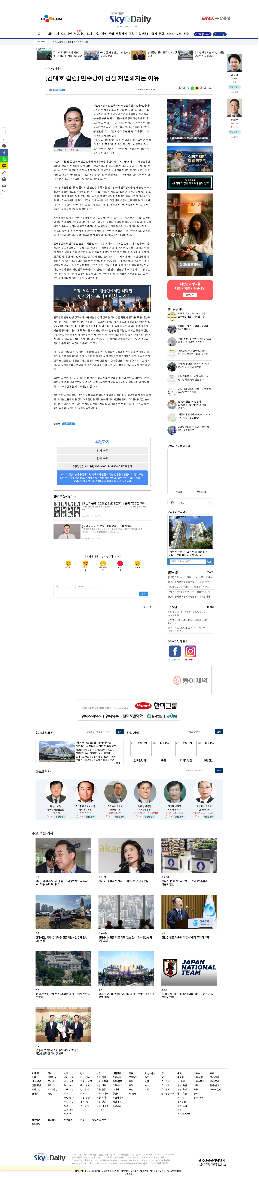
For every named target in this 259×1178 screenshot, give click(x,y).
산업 (111, 33)
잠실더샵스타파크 (174, 813)
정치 (89, 33)
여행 (179, 1090)
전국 (82, 1120)
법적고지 (144, 1171)
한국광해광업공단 (55, 810)
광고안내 (115, 1171)
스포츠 (170, 33)
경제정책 (84, 1090)
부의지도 (79, 33)
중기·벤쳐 (85, 1085)
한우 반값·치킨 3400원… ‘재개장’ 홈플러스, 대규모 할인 (186, 883)
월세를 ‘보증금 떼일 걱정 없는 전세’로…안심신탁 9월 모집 (125, 939)
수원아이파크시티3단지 (204, 813)
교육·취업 (69, 1090)
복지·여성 (69, 1085)
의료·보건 (69, 1102)
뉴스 (47, 68)
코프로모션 (202, 492)
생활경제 (121, 33)
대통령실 (52, 1077)
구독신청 (179, 492)
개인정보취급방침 (157, 1171)
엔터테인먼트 (183, 1114)
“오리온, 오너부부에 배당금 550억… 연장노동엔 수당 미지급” (191, 587)
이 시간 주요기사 (42, 49)
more (210, 572)
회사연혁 (96, 1171)
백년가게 (117, 1102)
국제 (154, 33)
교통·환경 (69, 1110)
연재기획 (56, 68)
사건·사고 (69, 1077)
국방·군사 (69, 1098)
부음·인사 (69, 1114)
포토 (179, 33)
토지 (147, 1085)
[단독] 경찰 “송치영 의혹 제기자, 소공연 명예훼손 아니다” (191, 577)
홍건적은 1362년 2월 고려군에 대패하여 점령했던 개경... (186, 629)
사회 (96, 33)
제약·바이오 (102, 1094)
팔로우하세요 (190, 659)
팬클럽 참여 (60, 817)
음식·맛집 (182, 1106)
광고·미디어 (102, 1106)
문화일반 (181, 1077)
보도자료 (68, 1120)
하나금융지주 (174, 810)
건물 (147, 1081)
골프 (196, 1094)
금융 (131, 33)
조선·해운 (101, 1085)
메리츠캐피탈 (85, 810)
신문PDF (36, 1120)
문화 (161, 33)
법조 (66, 1106)
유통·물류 (101, 1090)
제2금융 (132, 1094)
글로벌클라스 (167, 1094)
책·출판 (181, 1081)
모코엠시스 (115, 810)
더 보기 (117, 763)
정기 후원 (102, 450)
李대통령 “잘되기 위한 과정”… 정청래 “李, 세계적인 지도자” (191, 592)
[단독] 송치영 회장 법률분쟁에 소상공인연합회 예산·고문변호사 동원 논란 (191, 582)
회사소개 (79, 1171)
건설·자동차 (102, 1081)
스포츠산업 (199, 1077)
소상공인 (117, 1106)
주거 (66, 1094)
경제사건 (84, 1102)
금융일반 (133, 1077)
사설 (34, 1077)
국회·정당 (52, 1081)
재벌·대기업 (86, 1081)
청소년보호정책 (174, 1171)
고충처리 (128, 1174)
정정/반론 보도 (99, 1120)
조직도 (87, 1171)
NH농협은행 (145, 810)
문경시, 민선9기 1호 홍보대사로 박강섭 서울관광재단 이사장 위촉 (57, 1052)
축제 (185, 1090)
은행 (131, 1081)
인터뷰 (35, 1094)
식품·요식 (101, 1098)
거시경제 (84, 1106)
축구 (196, 1090)
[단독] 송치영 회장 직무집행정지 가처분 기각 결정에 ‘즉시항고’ (191, 597)
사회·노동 (69, 1081)
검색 (119, 732)
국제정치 (165, 1090)
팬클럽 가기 (190, 295)
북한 (50, 1094)
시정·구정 (85, 1098)
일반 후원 (102, 458)
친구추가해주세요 (175, 659)
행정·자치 (52, 1085)
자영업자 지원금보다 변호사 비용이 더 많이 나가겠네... (188, 621)
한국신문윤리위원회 (211, 1160)
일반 (147, 1077)
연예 (217, 1085)
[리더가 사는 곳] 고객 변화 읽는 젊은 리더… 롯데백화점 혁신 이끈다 (188, 553)
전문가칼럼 (37, 1085)
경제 (104, 33)
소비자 (83, 1094)
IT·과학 (100, 1110)
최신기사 (53, 33)
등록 (143, 594)
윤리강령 (106, 1171)
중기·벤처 (117, 1077)
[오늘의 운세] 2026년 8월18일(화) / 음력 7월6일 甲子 (113, 503)
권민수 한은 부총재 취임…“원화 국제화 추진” (185, 937)
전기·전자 (101, 1077)
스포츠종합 (199, 1081)
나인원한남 (85, 813)
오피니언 (66, 33)
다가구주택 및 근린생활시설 (145, 813)
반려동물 (181, 1102)
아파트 (148, 1090)
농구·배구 (198, 1098)
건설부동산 (142, 33)
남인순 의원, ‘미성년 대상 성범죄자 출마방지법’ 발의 (73, 42)
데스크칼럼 (37, 1081)
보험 (131, 1090)
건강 (179, 1110)
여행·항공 (101, 1102)
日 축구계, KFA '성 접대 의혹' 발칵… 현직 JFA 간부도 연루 (187, 995)
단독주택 (56, 813)
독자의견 (134, 1171)
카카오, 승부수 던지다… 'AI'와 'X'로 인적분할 (123, 881)
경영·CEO (85, 1077)
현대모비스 (204, 810)
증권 (131, 1085)
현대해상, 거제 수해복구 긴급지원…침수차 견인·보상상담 (62, 939)
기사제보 (180, 503)
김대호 (54, 90)
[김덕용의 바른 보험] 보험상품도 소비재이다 (107, 526)
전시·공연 (182, 1085)
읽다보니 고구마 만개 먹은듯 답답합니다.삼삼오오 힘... (187, 613)
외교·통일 (52, 1090)
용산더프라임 (115, 813)
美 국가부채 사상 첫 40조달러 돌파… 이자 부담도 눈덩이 (63, 995)
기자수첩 (36, 1090)
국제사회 (165, 1085)
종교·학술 (182, 1094)
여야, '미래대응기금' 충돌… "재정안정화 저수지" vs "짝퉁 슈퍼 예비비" (62, 883)
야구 (196, 1085)
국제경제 (165, 1081)
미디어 (180, 1098)
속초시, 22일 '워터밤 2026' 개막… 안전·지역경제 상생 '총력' (126, 995)
